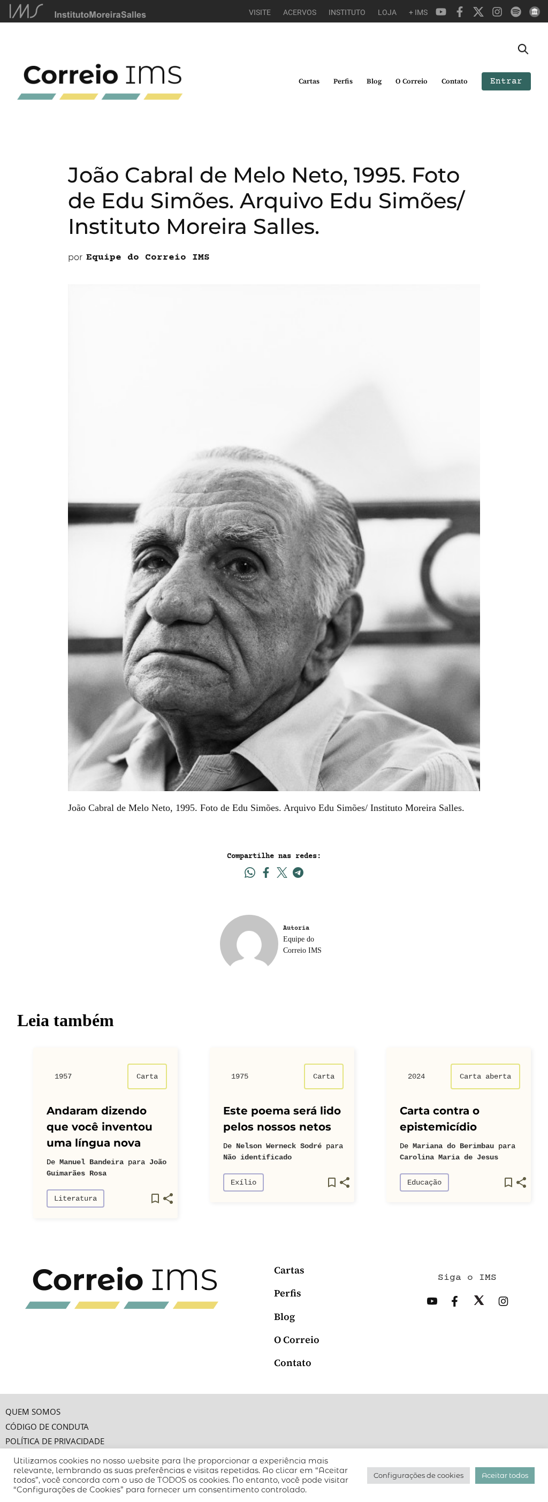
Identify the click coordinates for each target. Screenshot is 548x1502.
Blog (374, 81)
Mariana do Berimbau (453, 1146)
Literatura (75, 1198)
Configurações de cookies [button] (418, 1475)
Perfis (343, 81)
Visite (260, 12)
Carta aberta (485, 1076)
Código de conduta (47, 1426)
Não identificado (257, 1157)
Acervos (299, 12)
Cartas (309, 81)
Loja (387, 12)
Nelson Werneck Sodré (279, 1146)
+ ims (418, 12)
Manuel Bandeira (91, 1162)
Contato (455, 81)
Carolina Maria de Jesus (449, 1157)
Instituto (347, 12)
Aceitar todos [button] (505, 1475)
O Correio (411, 81)
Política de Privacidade (54, 1441)
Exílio (243, 1182)
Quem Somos (32, 1411)
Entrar (506, 81)
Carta (147, 1076)
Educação (424, 1182)
